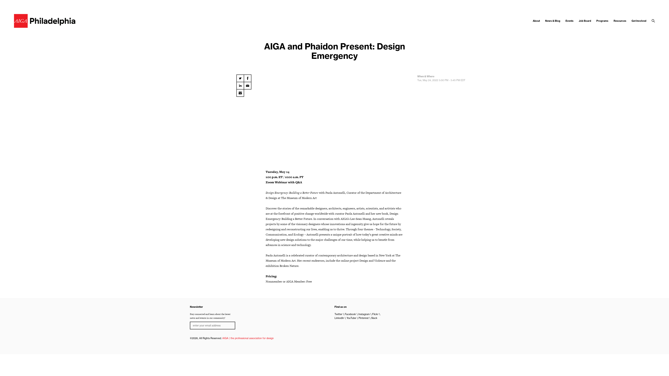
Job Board (585, 20)
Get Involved (639, 20)
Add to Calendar (240, 91)
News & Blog (552, 20)
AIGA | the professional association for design (248, 338)
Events (570, 20)
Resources (620, 20)
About (536, 20)
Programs (602, 20)
